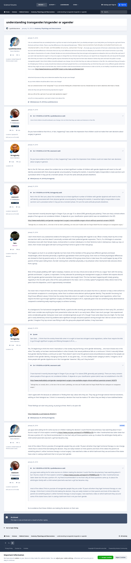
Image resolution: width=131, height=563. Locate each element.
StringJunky (15, 155)
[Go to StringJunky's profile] (14, 148)
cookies (16, 558)
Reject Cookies (120, 557)
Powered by (118, 548)
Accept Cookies (107, 557)
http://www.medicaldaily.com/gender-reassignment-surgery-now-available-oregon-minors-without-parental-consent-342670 (71, 220)
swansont (15, 120)
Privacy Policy (9, 548)
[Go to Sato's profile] (14, 235)
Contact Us (18, 548)
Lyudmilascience (14, 28)
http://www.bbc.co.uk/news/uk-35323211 (42, 414)
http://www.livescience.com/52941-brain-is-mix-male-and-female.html (59, 69)
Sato (15, 243)
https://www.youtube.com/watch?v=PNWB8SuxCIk (75, 433)
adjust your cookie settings (64, 558)
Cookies (26, 548)
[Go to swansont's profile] (14, 113)
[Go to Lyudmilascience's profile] (7, 28)
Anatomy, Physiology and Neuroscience (48, 28)
